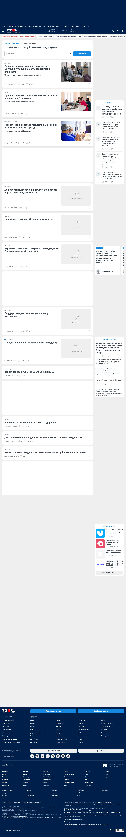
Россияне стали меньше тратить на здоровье (30, 422)
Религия (81, 739)
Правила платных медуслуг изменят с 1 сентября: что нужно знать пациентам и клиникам (27, 69)
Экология (104, 730)
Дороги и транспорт (37, 733)
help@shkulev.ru (6, 819)
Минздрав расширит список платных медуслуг (31, 342)
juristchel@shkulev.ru (47, 817)
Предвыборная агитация (10, 739)
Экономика (105, 733)
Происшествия (84, 730)
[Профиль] (122, 31)
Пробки (63, 31)
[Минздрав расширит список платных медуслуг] (76, 348)
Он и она (82, 720)
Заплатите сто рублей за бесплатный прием (29, 372)
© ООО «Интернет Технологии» (11, 830)
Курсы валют (75, 26)
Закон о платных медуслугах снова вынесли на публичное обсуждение (45, 452)
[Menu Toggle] (3, 31)
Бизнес (32, 723)
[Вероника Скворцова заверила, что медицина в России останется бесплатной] (76, 254)
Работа (81, 733)
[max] (53, 756)
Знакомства (29, 26)
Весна (32, 726)
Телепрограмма (48, 26)
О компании (6, 726)
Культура (59, 726)
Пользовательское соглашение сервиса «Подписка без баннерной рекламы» (85, 824)
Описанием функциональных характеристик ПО (77, 811)
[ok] (42, 756)
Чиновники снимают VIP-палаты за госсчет (29, 219)
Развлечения (83, 736)
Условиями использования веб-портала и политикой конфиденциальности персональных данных (92, 812)
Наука (58, 736)
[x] (58, 756)
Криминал (59, 723)
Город (32, 730)
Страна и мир (105, 726)
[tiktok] (68, 756)
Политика (82, 726)
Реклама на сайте (8, 720)
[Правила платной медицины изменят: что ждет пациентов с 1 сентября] (76, 101)
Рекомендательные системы (72, 822)
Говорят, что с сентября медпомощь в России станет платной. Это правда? (30, 126)
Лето (57, 730)
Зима (58, 720)
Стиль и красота (106, 723)
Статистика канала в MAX (11, 742)
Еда (31, 736)
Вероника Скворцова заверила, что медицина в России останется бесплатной (31, 250)
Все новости (16, 43)
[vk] (37, 756)
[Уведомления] (118, 31)
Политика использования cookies (73, 819)
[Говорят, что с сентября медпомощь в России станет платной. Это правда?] (76, 131)
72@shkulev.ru (23, 816)
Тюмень (7, 43)
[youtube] (63, 756)
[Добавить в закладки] (89, 84)
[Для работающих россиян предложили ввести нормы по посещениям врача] (76, 196)
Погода (38, 26)
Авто (32, 720)
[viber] (48, 756)
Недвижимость (7, 26)
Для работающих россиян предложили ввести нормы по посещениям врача (30, 191)
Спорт (103, 720)
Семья (81, 742)
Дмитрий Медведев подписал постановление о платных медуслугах (43, 437)
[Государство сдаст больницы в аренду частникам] (76, 319)
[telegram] (32, 756)
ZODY (88, 26)
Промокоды (19, 26)
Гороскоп (65, 26)
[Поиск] (113, 31)
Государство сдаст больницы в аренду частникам (26, 314)
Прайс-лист (6, 723)
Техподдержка (7, 736)
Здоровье (33, 742)
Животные (34, 739)
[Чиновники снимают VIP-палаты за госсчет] (76, 225)
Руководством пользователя (72, 809)
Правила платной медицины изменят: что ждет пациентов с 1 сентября (31, 97)
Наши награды (7, 730)
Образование (60, 742)
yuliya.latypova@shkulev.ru (105, 802)
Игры (83, 26)
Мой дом (59, 733)
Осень (81, 723)
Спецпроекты (105, 736)
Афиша (57, 26)
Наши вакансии (7, 733)
